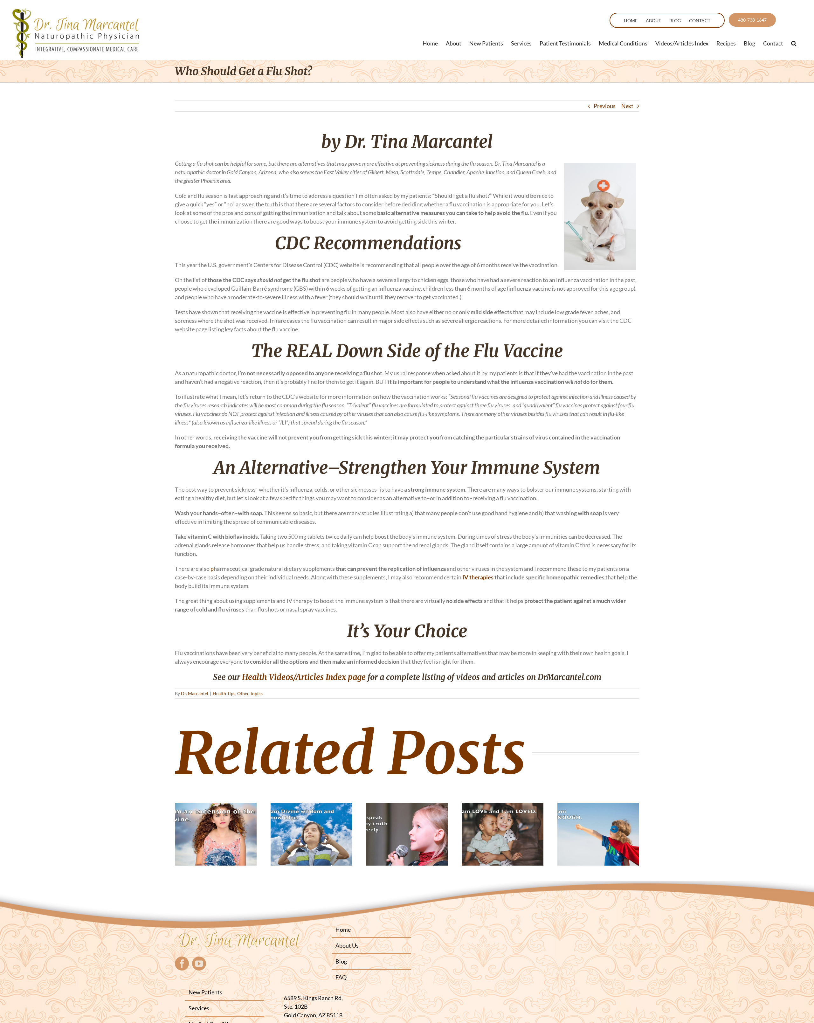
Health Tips (224, 693)
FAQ (341, 977)
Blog (341, 961)
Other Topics (250, 693)
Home (343, 929)
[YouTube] (199, 964)
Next (627, 105)
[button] (794, 43)
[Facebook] (182, 964)
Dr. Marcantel (194, 693)
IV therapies (477, 577)
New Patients (205, 992)
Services (199, 1008)
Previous (605, 105)
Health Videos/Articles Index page (304, 677)
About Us (347, 945)
